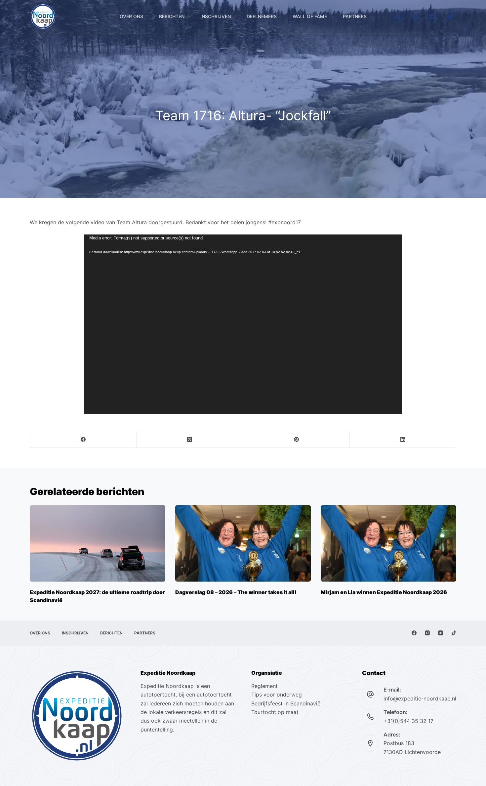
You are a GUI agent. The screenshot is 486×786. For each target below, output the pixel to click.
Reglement (264, 686)
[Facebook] (398, 16)
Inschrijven (215, 16)
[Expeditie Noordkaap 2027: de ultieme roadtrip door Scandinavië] (97, 543)
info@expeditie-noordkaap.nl (420, 698)
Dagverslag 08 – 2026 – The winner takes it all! (236, 592)
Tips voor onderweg (276, 694)
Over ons (131, 16)
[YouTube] (432, 16)
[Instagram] (415, 16)
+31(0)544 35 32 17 (408, 721)
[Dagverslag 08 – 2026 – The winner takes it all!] (243, 543)
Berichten (171, 16)
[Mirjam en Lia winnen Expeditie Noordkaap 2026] (388, 543)
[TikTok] (453, 632)
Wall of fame (310, 16)
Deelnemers (262, 16)
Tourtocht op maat (275, 712)
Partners (355, 16)
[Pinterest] (296, 439)
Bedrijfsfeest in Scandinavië (285, 703)
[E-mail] (450, 16)
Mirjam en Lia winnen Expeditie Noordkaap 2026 (384, 592)
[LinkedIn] (403, 439)
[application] (243, 324)
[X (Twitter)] (190, 439)
